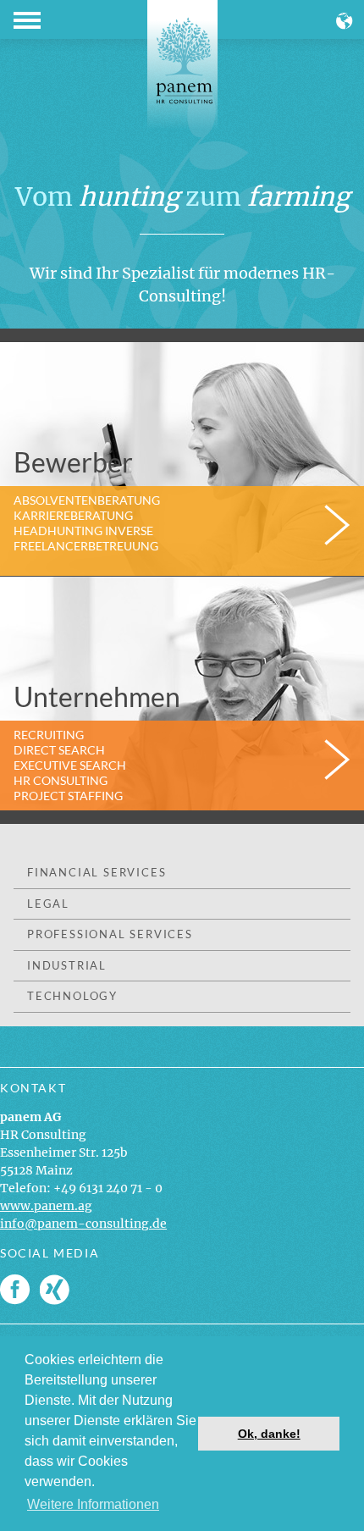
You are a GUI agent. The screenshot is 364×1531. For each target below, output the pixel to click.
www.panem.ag (46, 1205)
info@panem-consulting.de (83, 1223)
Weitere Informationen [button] (93, 1504)
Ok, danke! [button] (269, 1433)
